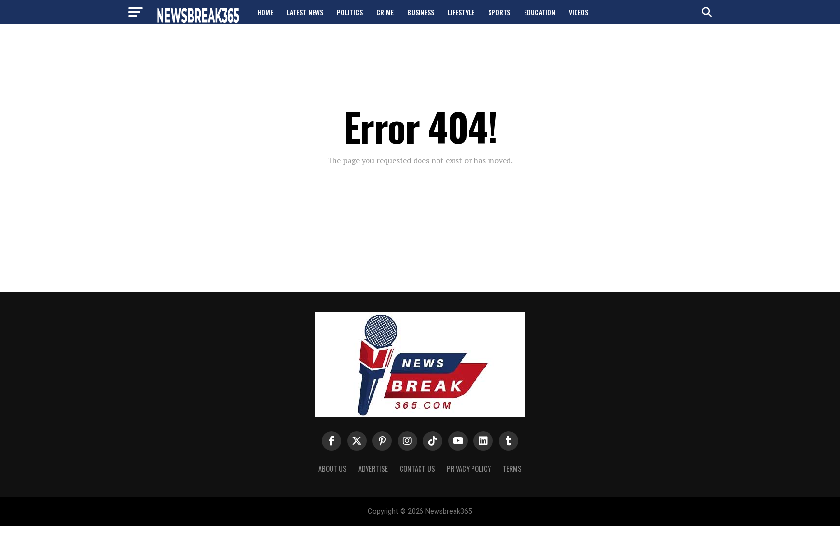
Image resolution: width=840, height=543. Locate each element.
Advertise (373, 468)
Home (265, 12)
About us (332, 468)
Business (420, 12)
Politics (350, 12)
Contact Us (417, 468)
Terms (512, 468)
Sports (499, 12)
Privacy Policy (469, 468)
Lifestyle (461, 12)
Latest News (305, 12)
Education (539, 12)
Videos (578, 12)
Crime (385, 12)
